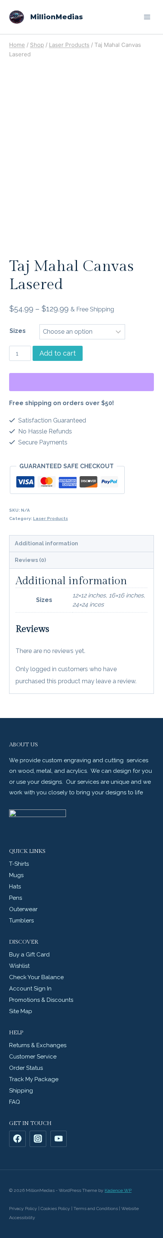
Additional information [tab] (46, 543)
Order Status (26, 1068)
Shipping (21, 1090)
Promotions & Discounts (41, 1000)
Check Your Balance (36, 977)
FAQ (14, 1102)
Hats (15, 886)
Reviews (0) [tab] (30, 560)
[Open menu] (147, 17)
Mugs (16, 875)
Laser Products (50, 518)
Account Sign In (30, 988)
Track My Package (33, 1079)
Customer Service (32, 1056)
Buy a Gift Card (29, 954)
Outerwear (23, 909)
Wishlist (19, 966)
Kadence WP (118, 1190)
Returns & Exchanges (37, 1045)
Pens (15, 897)
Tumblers (21, 920)
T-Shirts (19, 863)
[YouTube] (58, 1139)
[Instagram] (38, 1139)
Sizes (17, 330)
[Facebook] (17, 1139)
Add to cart (57, 353)
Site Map (20, 1011)
